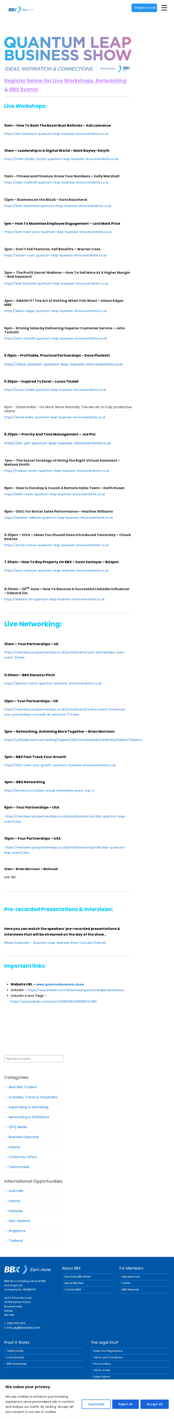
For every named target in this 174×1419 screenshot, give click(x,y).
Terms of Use (101, 1370)
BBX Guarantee (16, 1364)
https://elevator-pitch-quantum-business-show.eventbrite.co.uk (52, 683)
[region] (87, 1399)
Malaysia (15, 1210)
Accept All (155, 1404)
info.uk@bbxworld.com (23, 1328)
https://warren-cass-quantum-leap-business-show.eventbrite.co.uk (55, 255)
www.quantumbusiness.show (60, 984)
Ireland (14, 1147)
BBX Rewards (130, 1289)
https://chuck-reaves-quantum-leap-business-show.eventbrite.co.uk (56, 545)
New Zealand (19, 1220)
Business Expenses (23, 1136)
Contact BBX (73, 1289)
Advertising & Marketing (28, 1107)
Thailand (15, 1240)
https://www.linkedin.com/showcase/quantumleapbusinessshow (76, 990)
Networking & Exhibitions (28, 1117)
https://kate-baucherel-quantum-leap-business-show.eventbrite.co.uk (57, 206)
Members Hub (131, 1276)
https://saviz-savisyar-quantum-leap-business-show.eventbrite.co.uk (56, 570)
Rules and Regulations (108, 1351)
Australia (15, 1190)
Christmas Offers (22, 1157)
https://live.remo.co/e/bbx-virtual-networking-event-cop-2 (49, 790)
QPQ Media (17, 1127)
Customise (96, 1404)
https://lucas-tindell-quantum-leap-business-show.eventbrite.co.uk (55, 390)
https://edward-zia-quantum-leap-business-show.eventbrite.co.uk (54, 599)
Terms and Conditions (108, 1357)
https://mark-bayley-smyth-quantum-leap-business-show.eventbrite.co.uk (61, 159)
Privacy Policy (102, 1364)
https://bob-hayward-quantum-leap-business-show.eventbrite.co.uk (56, 283)
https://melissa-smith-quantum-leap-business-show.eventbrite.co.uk (56, 471)
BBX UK (21, 7)
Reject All (125, 1404)
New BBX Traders (22, 1087)
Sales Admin (101, 1376)
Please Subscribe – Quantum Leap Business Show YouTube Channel (55, 943)
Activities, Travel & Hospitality (33, 1097)
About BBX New (74, 1283)
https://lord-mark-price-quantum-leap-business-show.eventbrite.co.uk (58, 232)
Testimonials (18, 1166)
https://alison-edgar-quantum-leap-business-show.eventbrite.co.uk (55, 311)
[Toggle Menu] (164, 7)
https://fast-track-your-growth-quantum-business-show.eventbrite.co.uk (59, 765)
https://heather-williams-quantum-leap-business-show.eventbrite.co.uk (58, 518)
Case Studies (15, 1357)
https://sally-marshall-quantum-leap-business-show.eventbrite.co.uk (56, 182)
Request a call (145, 7)
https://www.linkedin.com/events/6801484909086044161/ (54, 1001)
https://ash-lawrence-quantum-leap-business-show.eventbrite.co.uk (56, 134)
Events (126, 1283)
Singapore (16, 1230)
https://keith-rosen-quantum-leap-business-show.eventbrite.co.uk (54, 494)
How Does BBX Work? (78, 1276)
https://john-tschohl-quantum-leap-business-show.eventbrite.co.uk (55, 338)
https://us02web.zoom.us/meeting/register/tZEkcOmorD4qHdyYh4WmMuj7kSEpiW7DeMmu (73, 740)
